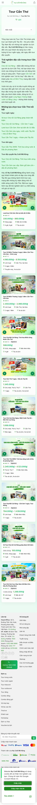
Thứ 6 (14, 387)
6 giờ (10, 225)
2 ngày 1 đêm (9, 310)
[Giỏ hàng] (34, 2)
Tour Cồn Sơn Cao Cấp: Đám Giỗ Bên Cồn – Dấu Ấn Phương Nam (17, 585)
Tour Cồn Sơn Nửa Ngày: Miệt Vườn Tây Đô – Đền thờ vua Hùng (17, 419)
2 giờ (6, 557)
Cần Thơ (19, 263)
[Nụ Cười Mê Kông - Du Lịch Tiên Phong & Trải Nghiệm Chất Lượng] (18, 3)
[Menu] (3, 2)
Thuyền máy (9, 269)
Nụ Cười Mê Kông (12, 16)
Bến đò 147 (19, 595)
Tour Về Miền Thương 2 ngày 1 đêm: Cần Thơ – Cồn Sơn (18, 297)
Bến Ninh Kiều (25, 348)
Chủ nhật (8, 387)
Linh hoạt (8, 263)
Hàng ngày (8, 222)
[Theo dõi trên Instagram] (6, 653)
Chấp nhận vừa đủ (17, 788)
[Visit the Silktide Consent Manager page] (30, 796)
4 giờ (6, 225)
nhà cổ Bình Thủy (16, 79)
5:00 (6, 348)
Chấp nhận (18, 783)
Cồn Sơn (29, 74)
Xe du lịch (17, 269)
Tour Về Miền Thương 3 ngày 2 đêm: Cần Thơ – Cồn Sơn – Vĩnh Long (18, 253)
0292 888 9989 (11, 643)
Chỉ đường (12, 629)
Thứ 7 (18, 387)
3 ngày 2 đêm (9, 266)
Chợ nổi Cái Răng (8, 66)
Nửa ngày (8, 432)
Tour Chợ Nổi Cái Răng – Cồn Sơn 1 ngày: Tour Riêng (18, 504)
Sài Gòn (25, 263)
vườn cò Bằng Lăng (9, 99)
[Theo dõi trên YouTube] (6, 657)
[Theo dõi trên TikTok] (9, 653)
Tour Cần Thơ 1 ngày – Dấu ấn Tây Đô (15, 379)
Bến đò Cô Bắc (22, 222)
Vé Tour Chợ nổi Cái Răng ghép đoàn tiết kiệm (18, 545)
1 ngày (7, 391)
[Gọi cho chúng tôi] (2, 657)
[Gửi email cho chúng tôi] (12, 653)
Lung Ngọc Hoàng (20, 97)
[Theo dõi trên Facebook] (2, 653)
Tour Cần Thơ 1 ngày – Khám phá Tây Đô (17, 137)
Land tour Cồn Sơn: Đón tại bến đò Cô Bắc (18, 128)
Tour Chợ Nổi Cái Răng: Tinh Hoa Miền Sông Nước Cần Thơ (17, 338)
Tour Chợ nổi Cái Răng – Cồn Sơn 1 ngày (17, 124)
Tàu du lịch (20, 225)
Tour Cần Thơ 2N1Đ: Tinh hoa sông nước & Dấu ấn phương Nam (18, 460)
